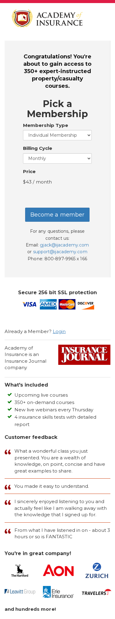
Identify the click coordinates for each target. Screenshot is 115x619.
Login (59, 331)
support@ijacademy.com (60, 251)
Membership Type (45, 125)
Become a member (57, 214)
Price (29, 171)
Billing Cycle (37, 148)
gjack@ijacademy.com (64, 245)
